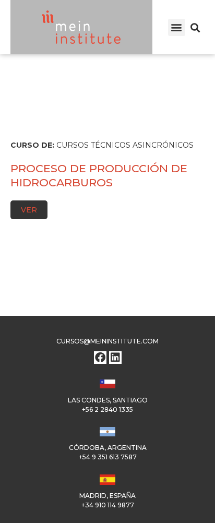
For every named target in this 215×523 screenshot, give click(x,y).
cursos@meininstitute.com (107, 341)
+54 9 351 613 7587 (108, 457)
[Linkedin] (115, 357)
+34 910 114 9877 (107, 505)
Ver (29, 210)
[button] (176, 27)
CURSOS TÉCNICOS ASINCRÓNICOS (125, 145)
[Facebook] (100, 357)
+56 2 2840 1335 (107, 409)
